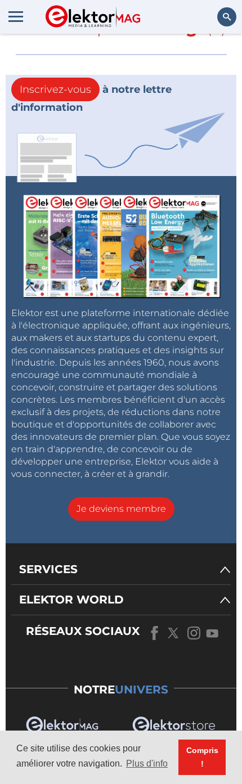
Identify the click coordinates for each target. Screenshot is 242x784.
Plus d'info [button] (147, 763)
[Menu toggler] (15, 16)
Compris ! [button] (202, 757)
